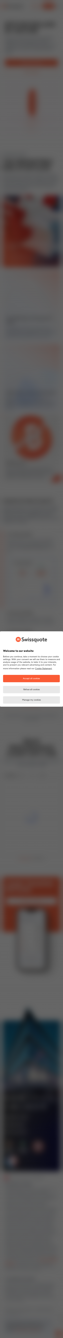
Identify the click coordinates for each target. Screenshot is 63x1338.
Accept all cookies (31, 678)
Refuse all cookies (31, 689)
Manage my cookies (31, 700)
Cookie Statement (43, 669)
